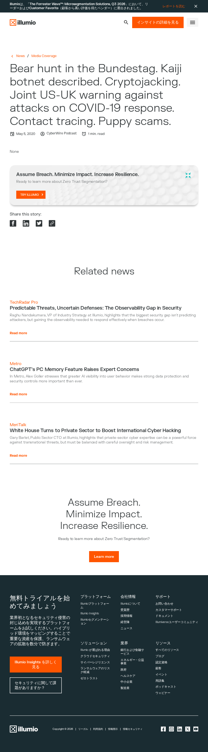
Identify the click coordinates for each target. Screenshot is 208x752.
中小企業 (126, 682)
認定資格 (161, 662)
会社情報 (128, 596)
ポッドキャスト (165, 686)
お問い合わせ (164, 603)
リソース (163, 643)
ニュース (126, 628)
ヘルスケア (128, 676)
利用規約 (98, 729)
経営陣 (125, 622)
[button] (126, 22)
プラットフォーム (95, 596)
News (20, 56)
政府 (123, 669)
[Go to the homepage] (23, 22)
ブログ (159, 656)
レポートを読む (173, 6)
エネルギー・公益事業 (132, 661)
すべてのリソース (167, 650)
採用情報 (126, 616)
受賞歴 (125, 610)
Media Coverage (44, 56)
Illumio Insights (89, 613)
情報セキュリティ (132, 729)
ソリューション (93, 643)
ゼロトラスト (89, 678)
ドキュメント (164, 616)
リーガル (83, 729)
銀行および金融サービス (132, 651)
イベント (161, 674)
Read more (18, 333)
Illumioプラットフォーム (94, 605)
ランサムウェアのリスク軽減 (95, 670)
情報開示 (113, 729)
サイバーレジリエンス (95, 662)
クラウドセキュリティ (95, 656)
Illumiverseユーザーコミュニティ (176, 622)
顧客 (158, 668)
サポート (163, 596)
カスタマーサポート (168, 610)
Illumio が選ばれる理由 (95, 650)
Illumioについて (130, 603)
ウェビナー (162, 693)
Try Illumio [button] (29, 195)
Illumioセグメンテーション (94, 621)
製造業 (125, 688)
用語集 (159, 681)
